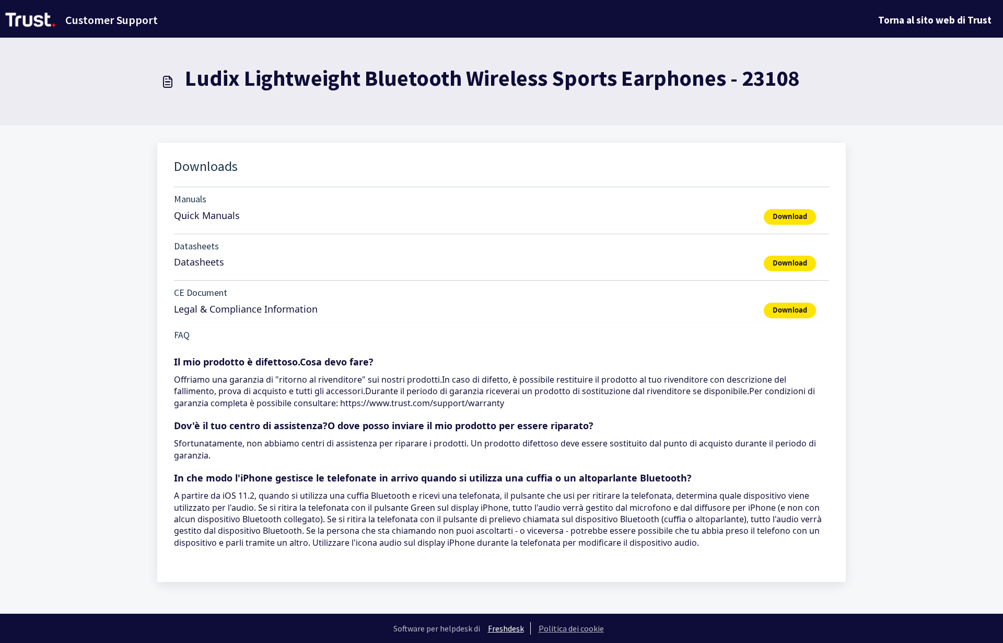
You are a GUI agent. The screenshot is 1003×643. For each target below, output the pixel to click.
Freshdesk (506, 628)
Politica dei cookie (571, 628)
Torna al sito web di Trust (935, 20)
